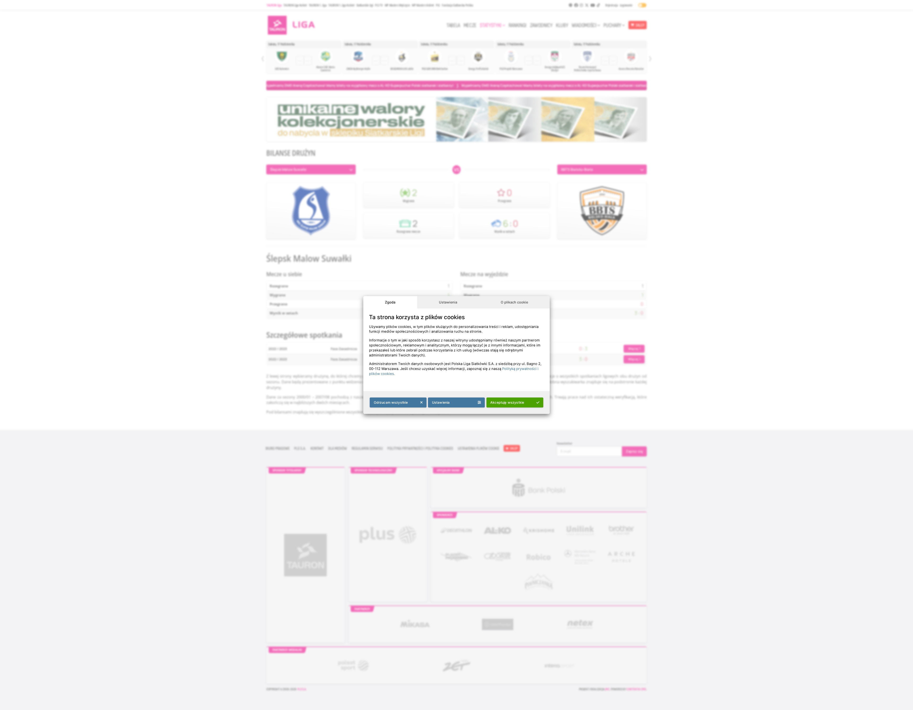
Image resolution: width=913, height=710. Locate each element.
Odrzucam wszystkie (391, 402)
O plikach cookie (514, 302)
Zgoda (390, 302)
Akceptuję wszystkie (507, 402)
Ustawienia (448, 302)
